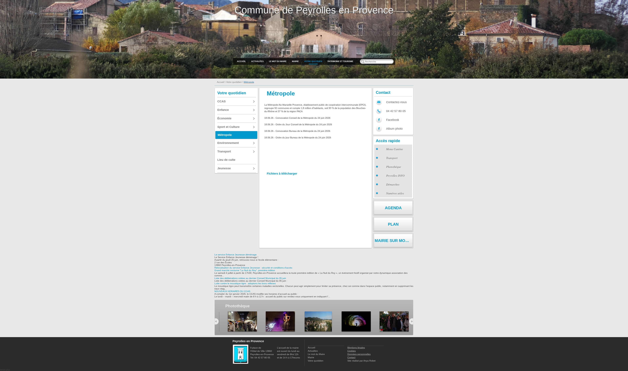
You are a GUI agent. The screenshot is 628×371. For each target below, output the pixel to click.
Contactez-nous (396, 102)
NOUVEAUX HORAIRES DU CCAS (232, 291)
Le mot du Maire (278, 61)
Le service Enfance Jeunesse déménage (235, 254)
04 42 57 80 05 (396, 111)
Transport (392, 158)
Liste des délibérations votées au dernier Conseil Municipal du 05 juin (250, 278)
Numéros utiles (395, 193)
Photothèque (393, 167)
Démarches (392, 184)
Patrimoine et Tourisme (340, 61)
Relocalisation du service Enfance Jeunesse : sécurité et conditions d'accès (253, 267)
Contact (351, 357)
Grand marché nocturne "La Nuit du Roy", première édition (244, 270)
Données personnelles (359, 354)
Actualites (257, 61)
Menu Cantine (394, 149)
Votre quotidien (313, 61)
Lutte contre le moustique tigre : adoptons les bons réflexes (245, 283)
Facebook (392, 119)
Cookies (351, 351)
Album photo (394, 128)
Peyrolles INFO (395, 175)
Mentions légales (356, 347)
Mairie (295, 61)
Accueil (241, 61)
